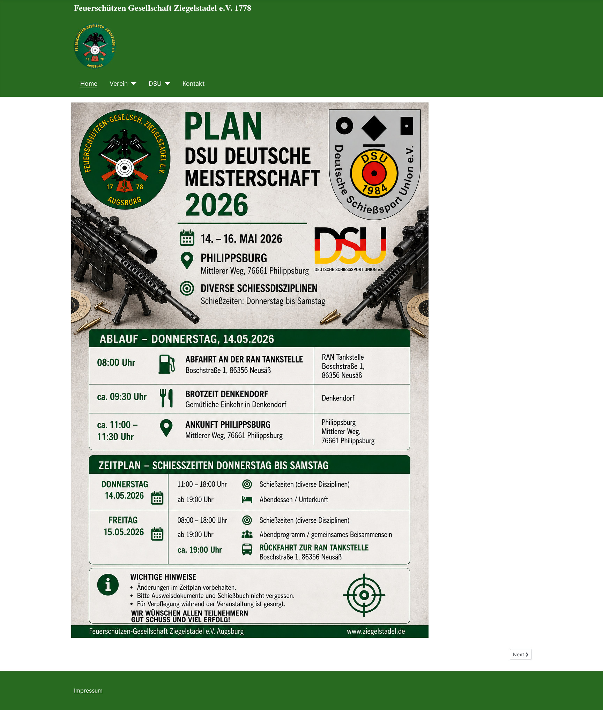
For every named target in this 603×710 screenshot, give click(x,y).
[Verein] (132, 83)
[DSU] (166, 83)
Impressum (88, 690)
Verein (119, 83)
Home (88, 83)
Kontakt (193, 83)
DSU (155, 83)
